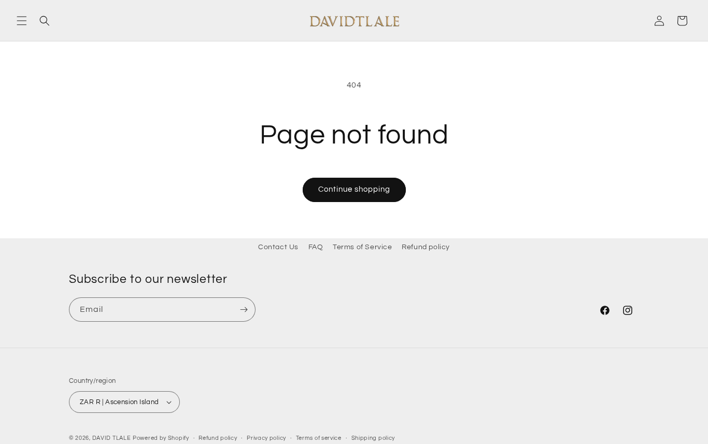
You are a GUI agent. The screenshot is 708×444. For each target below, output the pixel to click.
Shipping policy (373, 438)
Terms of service (319, 438)
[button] (21, 20)
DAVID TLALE (111, 438)
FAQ (315, 247)
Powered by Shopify (161, 438)
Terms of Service (362, 247)
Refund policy (426, 247)
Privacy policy (266, 438)
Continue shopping (354, 189)
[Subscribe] (243, 309)
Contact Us (278, 247)
